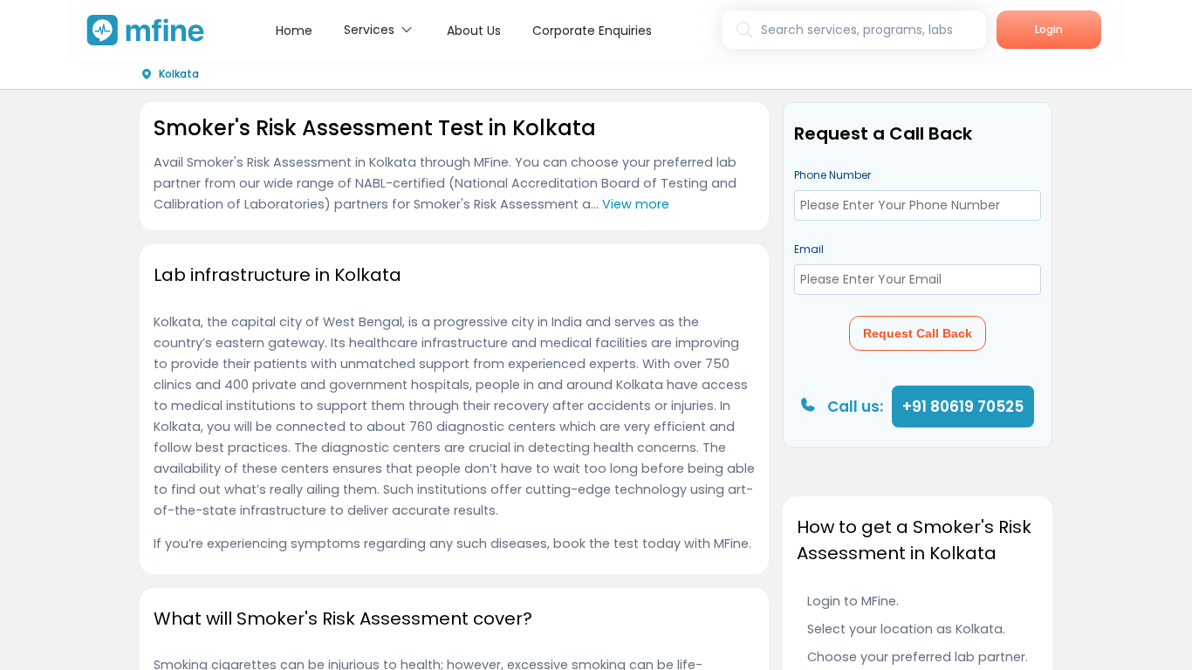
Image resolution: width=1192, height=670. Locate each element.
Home (294, 30)
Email (809, 249)
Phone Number (832, 175)
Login (1049, 29)
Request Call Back (917, 333)
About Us (474, 30)
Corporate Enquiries (592, 30)
